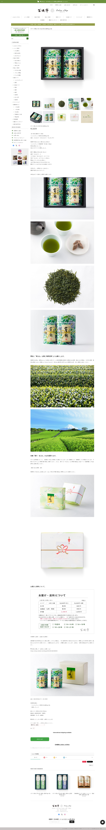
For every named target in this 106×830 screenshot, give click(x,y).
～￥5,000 (17, 109)
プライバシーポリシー (19, 137)
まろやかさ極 (18, 70)
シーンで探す (27, 17)
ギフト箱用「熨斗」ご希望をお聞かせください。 (42, 723)
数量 (31, 728)
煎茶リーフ (58, 17)
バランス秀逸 (18, 72)
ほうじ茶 (17, 97)
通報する (91, 765)
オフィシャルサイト (84, 4)
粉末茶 (16, 99)
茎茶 (16, 90)
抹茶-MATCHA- (63, 20)
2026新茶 (42, 20)
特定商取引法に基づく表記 (20, 140)
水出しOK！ (17, 65)
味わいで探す (48, 17)
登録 (72, 821)
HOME (51, 4)
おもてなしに (18, 55)
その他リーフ (69, 17)
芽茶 (16, 87)
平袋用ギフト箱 (18, 114)
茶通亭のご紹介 (58, 4)
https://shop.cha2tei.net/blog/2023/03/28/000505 (44, 651)
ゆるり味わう (18, 60)
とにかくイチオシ (16, 17)
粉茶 (16, 92)
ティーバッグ (79, 17)
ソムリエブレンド (19, 80)
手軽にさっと (18, 63)
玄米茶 (16, 94)
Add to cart (40, 739)
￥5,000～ (17, 112)
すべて (35, 757)
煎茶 (16, 82)
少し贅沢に (17, 50)
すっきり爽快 (18, 75)
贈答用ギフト (89, 17)
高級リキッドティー (53, 20)
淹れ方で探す (37, 17)
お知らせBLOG (67, 4)
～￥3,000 (17, 107)
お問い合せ (75, 4)
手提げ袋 (17, 116)
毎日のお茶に (18, 53)
